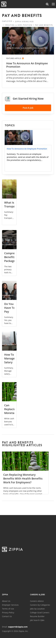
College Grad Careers (39, 612)
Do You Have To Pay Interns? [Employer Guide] (11, 313)
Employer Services (10, 605)
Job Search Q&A (37, 620)
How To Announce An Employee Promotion (27, 65)
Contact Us (7, 616)
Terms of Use (8, 608)
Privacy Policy (8, 612)
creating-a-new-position (18, 25)
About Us (6, 601)
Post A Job (28, 107)
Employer (7, 21)
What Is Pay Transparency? (14, 204)
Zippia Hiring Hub (24, 21)
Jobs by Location (37, 608)
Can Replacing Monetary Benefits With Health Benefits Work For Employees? (23, 478)
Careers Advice (37, 601)
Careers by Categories (40, 605)
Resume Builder (37, 616)
